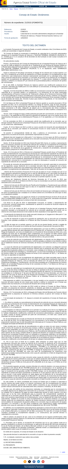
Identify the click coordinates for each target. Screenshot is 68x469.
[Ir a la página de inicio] (34, 2)
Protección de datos (54, 457)
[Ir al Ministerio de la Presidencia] (3, 2)
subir (63, 452)
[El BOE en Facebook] (34, 462)
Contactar (11, 457)
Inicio (11, 8)
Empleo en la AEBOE (45, 458)
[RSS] (25, 462)
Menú (57, 6)
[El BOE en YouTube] (43, 462)
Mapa (31, 457)
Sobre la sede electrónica (22, 457)
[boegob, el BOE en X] (29, 462)
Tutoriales (36, 458)
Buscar (16, 8)
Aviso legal (36, 457)
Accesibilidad (44, 457)
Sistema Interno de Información (24, 458)
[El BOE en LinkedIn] (38, 462)
